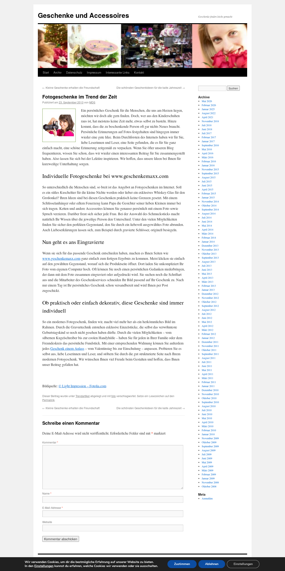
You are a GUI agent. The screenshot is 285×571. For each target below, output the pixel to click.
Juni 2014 (207, 221)
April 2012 (207, 326)
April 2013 (207, 277)
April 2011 (207, 374)
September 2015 (210, 173)
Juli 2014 (207, 217)
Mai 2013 (207, 273)
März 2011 (207, 378)
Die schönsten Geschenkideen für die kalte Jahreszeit (150, 87)
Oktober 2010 (209, 398)
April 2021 (207, 117)
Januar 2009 (208, 478)
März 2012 (207, 330)
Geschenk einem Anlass (67, 348)
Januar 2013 (208, 289)
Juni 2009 (207, 458)
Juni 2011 (207, 366)
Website (47, 522)
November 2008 (210, 482)
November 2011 (210, 346)
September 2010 (210, 402)
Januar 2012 (208, 338)
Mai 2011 (207, 370)
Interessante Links (118, 72)
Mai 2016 (207, 149)
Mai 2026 (207, 101)
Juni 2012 (207, 318)
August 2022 (209, 113)
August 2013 (209, 261)
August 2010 (209, 406)
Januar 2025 (208, 109)
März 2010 (207, 426)
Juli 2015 (207, 181)
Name (46, 493)
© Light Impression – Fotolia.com (82, 385)
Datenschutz (74, 72)
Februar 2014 (209, 237)
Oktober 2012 (209, 301)
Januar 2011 (208, 386)
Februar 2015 (209, 193)
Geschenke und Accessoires (83, 15)
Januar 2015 (208, 197)
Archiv (57, 72)
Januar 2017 (208, 141)
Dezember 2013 (210, 245)
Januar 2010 (208, 434)
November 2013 (210, 249)
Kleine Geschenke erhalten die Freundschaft (71, 87)
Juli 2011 (207, 362)
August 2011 (209, 358)
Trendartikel (82, 396)
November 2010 (210, 394)
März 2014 (207, 233)
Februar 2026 (209, 105)
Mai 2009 (207, 462)
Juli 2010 (207, 410)
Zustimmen (182, 564)
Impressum (94, 72)
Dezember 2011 (210, 342)
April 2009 (207, 466)
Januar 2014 (208, 241)
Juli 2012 (207, 313)
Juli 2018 (207, 125)
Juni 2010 (207, 414)
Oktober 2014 (209, 205)
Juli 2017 (207, 133)
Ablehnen (211, 564)
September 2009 (210, 446)
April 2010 (207, 422)
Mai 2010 (207, 418)
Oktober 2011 (209, 350)
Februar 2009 (209, 474)
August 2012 (209, 309)
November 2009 (210, 438)
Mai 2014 (207, 225)
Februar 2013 (209, 285)
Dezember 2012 (210, 293)
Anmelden (207, 498)
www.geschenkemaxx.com (61, 258)
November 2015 (210, 169)
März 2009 (207, 470)
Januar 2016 (208, 165)
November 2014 (210, 201)
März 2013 (207, 281)
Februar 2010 (209, 430)
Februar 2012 (209, 334)
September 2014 (210, 209)
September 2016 (210, 145)
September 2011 (210, 354)
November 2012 (210, 297)
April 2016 (207, 153)
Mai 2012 (207, 322)
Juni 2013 (207, 269)
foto (113, 396)
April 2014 (207, 229)
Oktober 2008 (209, 486)
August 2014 (209, 213)
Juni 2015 (207, 185)
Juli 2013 (207, 265)
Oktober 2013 (209, 253)
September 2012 (210, 305)
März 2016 (207, 157)
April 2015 (207, 189)
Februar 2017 (209, 137)
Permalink (48, 400)
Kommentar (50, 442)
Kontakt (139, 72)
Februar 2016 (209, 161)
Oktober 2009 (209, 442)
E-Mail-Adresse (52, 507)
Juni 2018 (207, 129)
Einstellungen (43, 566)
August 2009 (209, 450)
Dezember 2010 (210, 390)
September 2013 (210, 257)
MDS (92, 102)
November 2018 (210, 121)
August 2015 (209, 177)
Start (46, 72)
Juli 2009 (207, 454)
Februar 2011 (209, 382)
